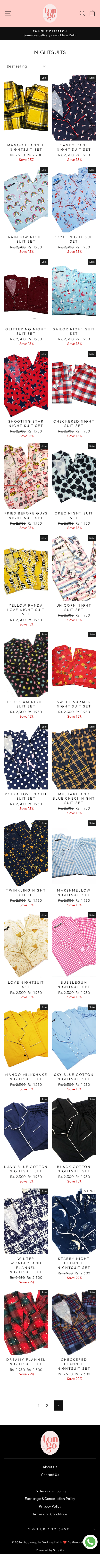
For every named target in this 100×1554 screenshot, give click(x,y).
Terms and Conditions (50, 1514)
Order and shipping (50, 1491)
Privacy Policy (50, 1506)
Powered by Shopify (50, 1550)
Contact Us (50, 1474)
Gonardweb (80, 1542)
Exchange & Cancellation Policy (50, 1498)
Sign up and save (48, 1529)
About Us (50, 1467)
